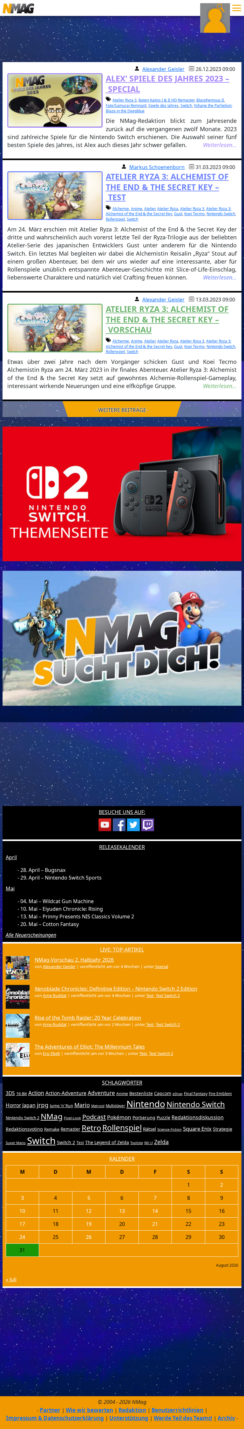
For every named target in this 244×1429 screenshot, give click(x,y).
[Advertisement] (122, 759)
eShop (178, 1094)
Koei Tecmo (194, 213)
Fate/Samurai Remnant (126, 105)
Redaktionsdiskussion (198, 1117)
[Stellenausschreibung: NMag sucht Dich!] (122, 637)
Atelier (149, 208)
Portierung (143, 1117)
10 (22, 1210)
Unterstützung (128, 1418)
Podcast (94, 1116)
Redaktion (132, 1410)
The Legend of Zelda (107, 1142)
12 (89, 1210)
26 (89, 1237)
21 (155, 1223)
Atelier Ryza (167, 208)
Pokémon (119, 1117)
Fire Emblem (220, 1093)
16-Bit (21, 1093)
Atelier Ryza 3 (124, 100)
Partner (50, 1410)
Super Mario (16, 1142)
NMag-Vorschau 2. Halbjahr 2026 (74, 959)
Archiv (226, 1418)
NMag (52, 1116)
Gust (178, 213)
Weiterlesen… (220, 145)
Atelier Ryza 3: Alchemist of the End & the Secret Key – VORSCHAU (167, 319)
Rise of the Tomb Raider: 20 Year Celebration (88, 1017)
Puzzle (163, 1117)
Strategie (222, 1129)
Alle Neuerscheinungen (31, 934)
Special (161, 966)
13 (122, 1210)
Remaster (70, 1129)
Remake (51, 1129)
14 (155, 1210)
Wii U (148, 1142)
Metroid (98, 1105)
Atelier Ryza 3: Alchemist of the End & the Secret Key (168, 211)
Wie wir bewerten (89, 1410)
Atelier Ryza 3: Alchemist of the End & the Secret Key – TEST (167, 186)
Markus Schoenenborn (157, 167)
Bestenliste (141, 1093)
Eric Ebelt (51, 1053)
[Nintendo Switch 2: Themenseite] (122, 493)
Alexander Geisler (163, 69)
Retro (91, 1128)
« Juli (11, 1279)
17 (22, 1223)
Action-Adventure (65, 1093)
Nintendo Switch (221, 213)
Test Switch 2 (168, 995)
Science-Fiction (169, 1129)
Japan (29, 1105)
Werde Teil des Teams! (183, 1418)
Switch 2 (66, 1142)
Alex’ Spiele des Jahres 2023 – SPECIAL (167, 83)
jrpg (43, 1105)
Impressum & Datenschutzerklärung (55, 1418)
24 (22, 1237)
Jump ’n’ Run (61, 1105)
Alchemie (120, 208)
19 (89, 1223)
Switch (186, 105)
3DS (10, 1093)
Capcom (162, 1093)
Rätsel (149, 1129)
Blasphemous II (210, 100)
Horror (13, 1105)
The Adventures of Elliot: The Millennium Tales (90, 1046)
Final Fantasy (195, 1093)
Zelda (161, 1142)
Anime (136, 208)
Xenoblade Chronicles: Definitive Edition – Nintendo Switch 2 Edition (116, 988)
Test (150, 995)
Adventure (101, 1093)
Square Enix (197, 1128)
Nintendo (145, 1104)
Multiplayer (115, 1105)
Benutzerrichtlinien (177, 1410)
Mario (82, 1105)
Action (36, 1093)
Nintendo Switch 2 (22, 1118)
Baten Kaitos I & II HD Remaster (166, 100)
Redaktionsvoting (24, 1129)
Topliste (136, 1142)
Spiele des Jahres (163, 105)
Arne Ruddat (55, 995)
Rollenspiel (115, 219)
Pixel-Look (72, 1117)
